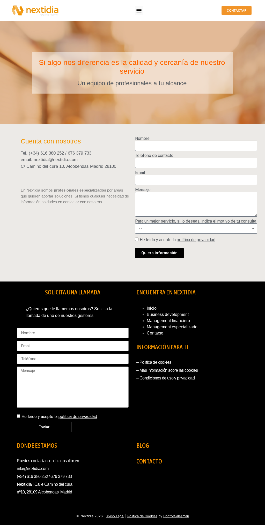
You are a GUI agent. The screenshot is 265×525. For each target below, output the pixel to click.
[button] (139, 10)
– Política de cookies (153, 362)
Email (140, 173)
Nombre (142, 138)
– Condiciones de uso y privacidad (165, 378)
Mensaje (143, 190)
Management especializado (172, 327)
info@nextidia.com (32, 468)
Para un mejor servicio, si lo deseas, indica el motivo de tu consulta (195, 221)
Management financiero (168, 320)
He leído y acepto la (177, 239)
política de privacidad (196, 239)
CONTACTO (149, 461)
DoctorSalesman (176, 516)
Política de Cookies (142, 516)
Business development (168, 314)
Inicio (152, 308)
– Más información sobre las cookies (167, 370)
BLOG (142, 445)
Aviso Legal (115, 516)
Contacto (155, 333)
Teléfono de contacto (154, 156)
